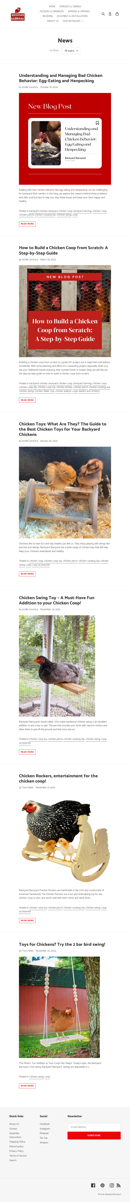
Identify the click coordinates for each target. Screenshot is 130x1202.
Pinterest (44, 1133)
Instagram (45, 1129)
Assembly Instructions (15, 1135)
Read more (27, 223)
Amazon (44, 1142)
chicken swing (64, 215)
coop (75, 215)
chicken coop (99, 211)
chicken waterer (63, 391)
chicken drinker (64, 387)
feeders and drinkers (89, 391)
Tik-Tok (44, 1138)
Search (12, 1160)
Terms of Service (18, 1156)
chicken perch (26, 215)
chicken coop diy (28, 387)
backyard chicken (38, 211)
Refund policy (16, 1146)
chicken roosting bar (45, 215)
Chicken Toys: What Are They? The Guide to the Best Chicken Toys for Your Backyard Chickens (62, 429)
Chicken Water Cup (44, 391)
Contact (13, 1129)
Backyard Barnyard (113, 1194)
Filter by (54, 50)
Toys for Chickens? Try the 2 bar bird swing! (62, 944)
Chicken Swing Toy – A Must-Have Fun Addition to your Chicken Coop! (56, 600)
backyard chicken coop (60, 211)
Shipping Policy (17, 1142)
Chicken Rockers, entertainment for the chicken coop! (58, 778)
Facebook (45, 1124)
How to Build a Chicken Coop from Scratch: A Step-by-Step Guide (63, 250)
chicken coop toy (46, 387)
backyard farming (82, 211)
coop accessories (41, 565)
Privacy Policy (16, 1151)
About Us (14, 1124)
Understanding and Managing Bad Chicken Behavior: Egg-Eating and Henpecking (60, 78)
